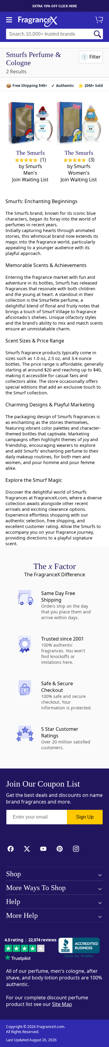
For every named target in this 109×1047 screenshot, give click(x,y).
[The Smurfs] (30, 123)
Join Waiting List (30, 179)
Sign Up (85, 816)
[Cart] (99, 20)
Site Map (62, 1004)
